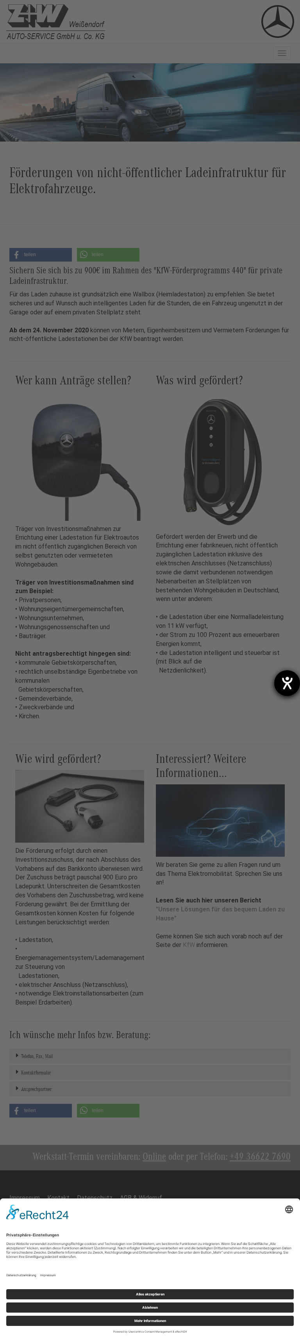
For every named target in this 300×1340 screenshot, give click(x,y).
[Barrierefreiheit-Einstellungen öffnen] (287, 683)
